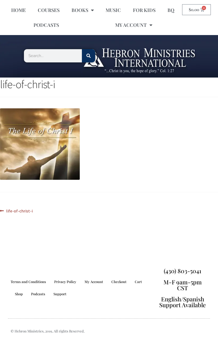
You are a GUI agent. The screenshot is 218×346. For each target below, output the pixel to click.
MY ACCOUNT (131, 25)
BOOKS (80, 10)
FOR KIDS (144, 10)
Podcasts (38, 294)
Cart (138, 281)
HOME (18, 10)
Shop (19, 294)
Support (59, 294)
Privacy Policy (65, 281)
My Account (94, 281)
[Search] (88, 55)
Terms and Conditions (28, 281)
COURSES (49, 10)
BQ (170, 10)
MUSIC (113, 10)
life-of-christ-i (19, 210)
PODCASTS (46, 25)
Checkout (119, 281)
